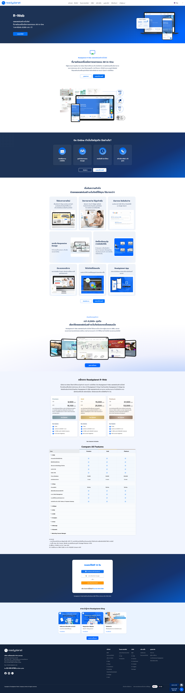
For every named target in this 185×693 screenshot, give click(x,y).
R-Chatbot (133, 664)
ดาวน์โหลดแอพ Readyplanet (156, 658)
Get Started (64, 417)
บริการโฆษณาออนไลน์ (124, 652)
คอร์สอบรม (143, 652)
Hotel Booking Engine (112, 672)
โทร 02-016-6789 (98, 588)
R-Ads (120, 656)
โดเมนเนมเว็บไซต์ (144, 655)
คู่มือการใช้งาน (153, 655)
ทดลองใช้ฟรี (20, 34)
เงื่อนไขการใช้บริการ (127, 686)
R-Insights (133, 666)
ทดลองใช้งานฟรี (99, 76)
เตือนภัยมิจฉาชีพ (154, 660)
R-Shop (108, 664)
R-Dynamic (122, 658)
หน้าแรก (70, 3)
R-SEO (108, 677)
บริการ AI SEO (110, 658)
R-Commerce (110, 666)
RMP (108, 652)
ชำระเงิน (152, 652)
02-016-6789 (11, 668)
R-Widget (109, 674)
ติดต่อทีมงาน (86, 301)
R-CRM (133, 656)
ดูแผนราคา (86, 76)
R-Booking (109, 669)
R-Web (108, 661)
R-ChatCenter (134, 661)
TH (155, 686)
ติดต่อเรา (85, 170)
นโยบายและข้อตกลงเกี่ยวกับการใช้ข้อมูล (141, 686)
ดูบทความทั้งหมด (92, 638)
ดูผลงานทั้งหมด (92, 365)
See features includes (92, 441)
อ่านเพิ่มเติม (62, 631)
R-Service (133, 658)
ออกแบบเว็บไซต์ (110, 655)
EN (161, 686)
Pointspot (133, 669)
